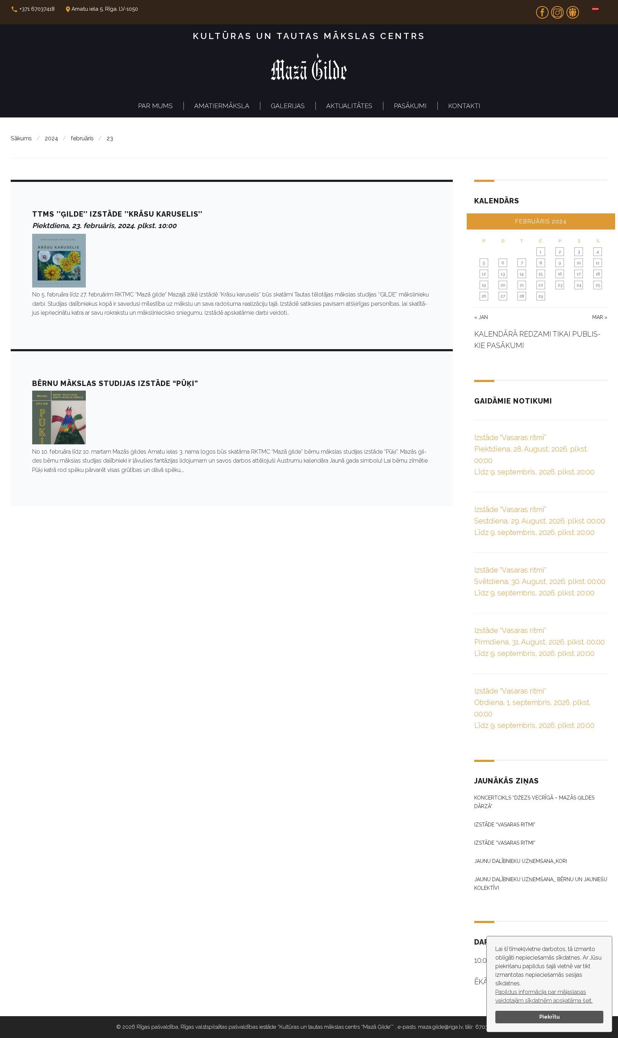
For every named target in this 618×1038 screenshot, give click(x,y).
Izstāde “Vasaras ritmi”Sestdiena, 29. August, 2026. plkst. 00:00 (539, 521)
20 (502, 285)
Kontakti (464, 106)
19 (484, 285)
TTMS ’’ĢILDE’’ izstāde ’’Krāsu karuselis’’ (117, 214)
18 (598, 273)
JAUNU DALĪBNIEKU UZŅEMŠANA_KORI (520, 861)
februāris (82, 138)
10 (579, 262)
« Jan (481, 317)
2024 (51, 138)
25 (597, 285)
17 (579, 273)
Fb (542, 10)
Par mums (155, 106)
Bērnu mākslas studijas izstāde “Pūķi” (115, 383)
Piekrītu (549, 1017)
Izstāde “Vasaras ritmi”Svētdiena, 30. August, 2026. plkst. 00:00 (539, 581)
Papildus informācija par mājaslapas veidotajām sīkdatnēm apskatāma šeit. (544, 996)
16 (560, 273)
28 (521, 296)
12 (484, 273)
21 (522, 285)
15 (541, 273)
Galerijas (288, 106)
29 (540, 296)
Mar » (599, 317)
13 (503, 273)
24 (579, 285)
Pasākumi (410, 106)
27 (502, 296)
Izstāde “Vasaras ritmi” (504, 824)
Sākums (21, 138)
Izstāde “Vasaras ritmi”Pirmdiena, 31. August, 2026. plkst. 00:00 (539, 642)
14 (522, 273)
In (557, 10)
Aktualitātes (349, 106)
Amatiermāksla (221, 106)
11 (597, 262)
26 (483, 296)
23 (560, 285)
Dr (572, 10)
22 (540, 285)
